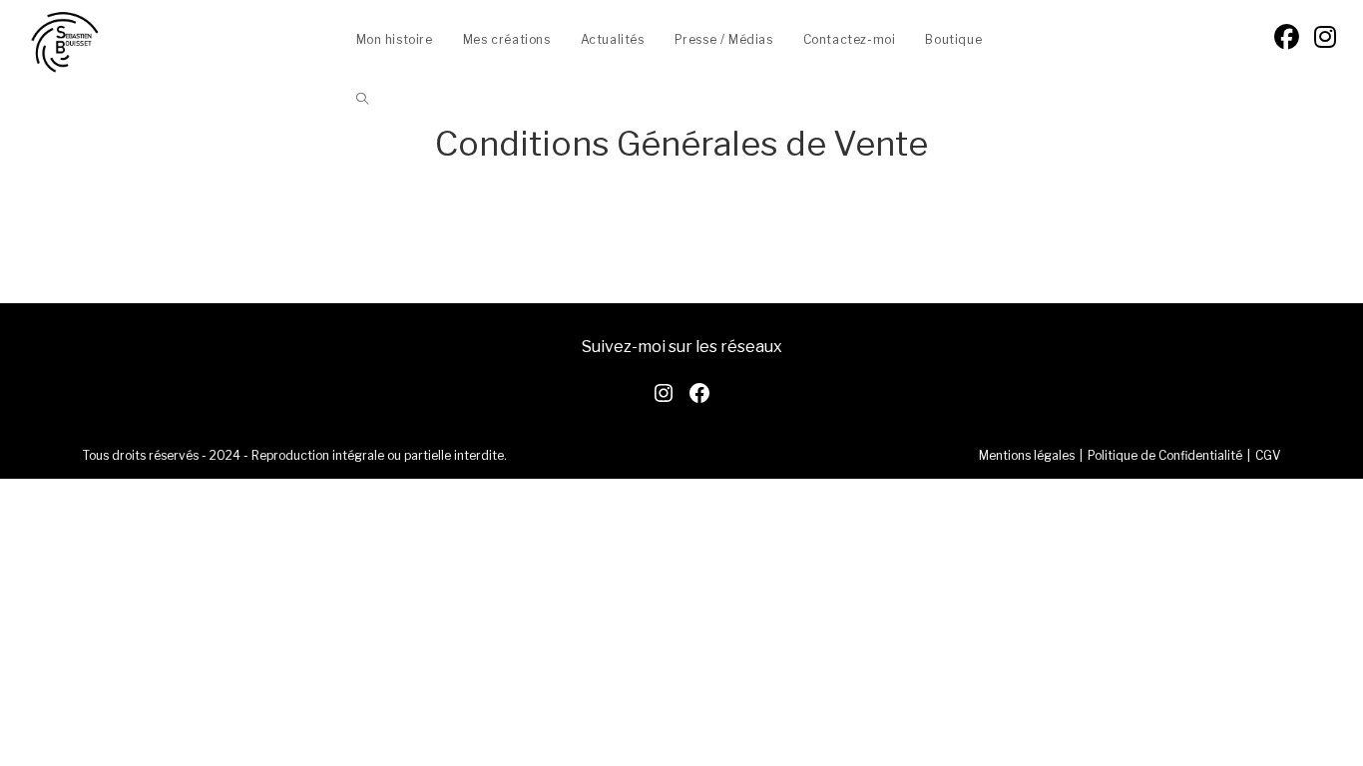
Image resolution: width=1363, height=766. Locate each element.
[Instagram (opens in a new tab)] (1325, 37)
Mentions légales (1027, 455)
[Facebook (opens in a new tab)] (1286, 37)
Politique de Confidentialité (1165, 455)
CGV (1267, 455)
